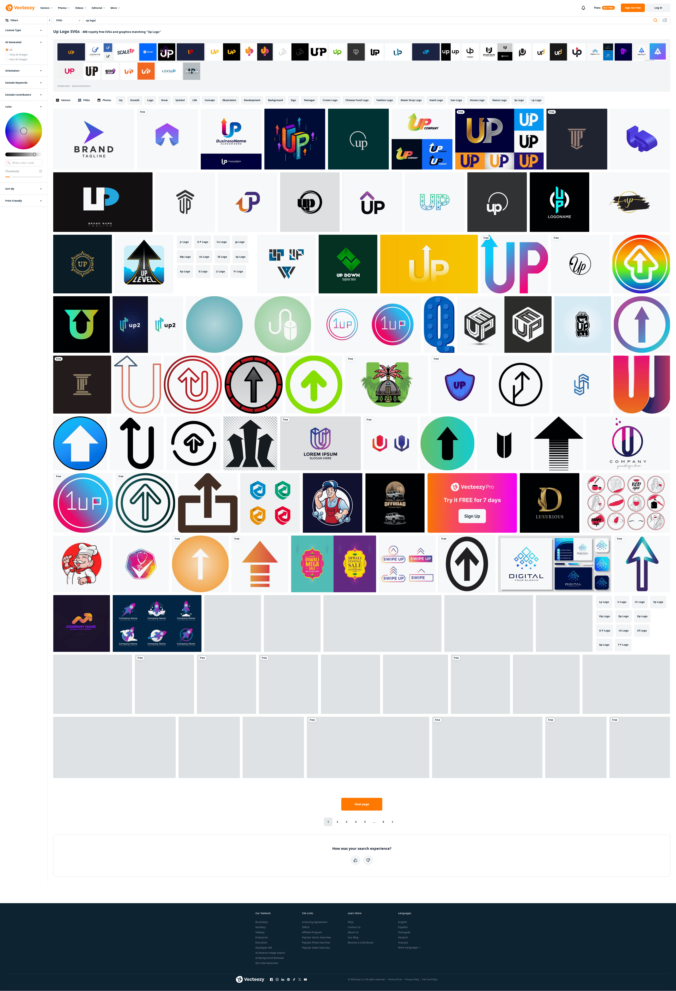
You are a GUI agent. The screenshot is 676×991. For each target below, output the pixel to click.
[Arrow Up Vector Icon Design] (145, 503)
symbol (180, 100)
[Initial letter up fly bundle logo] (576, 747)
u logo (622, 602)
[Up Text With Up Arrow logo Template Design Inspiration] (382, 623)
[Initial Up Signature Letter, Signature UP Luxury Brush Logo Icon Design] (631, 202)
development (252, 100)
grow (164, 100)
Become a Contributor (361, 942)
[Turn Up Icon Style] (164, 684)
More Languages (408, 947)
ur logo (640, 602)
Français (403, 942)
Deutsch (403, 937)
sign (293, 100)
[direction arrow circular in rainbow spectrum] (641, 264)
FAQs (351, 922)
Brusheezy (261, 922)
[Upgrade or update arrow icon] (80, 443)
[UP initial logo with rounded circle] (497, 202)
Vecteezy (260, 927)
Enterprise (261, 937)
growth (134, 100)
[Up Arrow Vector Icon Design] (447, 443)
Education (261, 942)
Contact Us (354, 927)
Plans (597, 7)
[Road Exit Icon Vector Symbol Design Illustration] (521, 385)
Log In (658, 7)
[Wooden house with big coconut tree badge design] (386, 385)
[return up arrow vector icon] (137, 443)
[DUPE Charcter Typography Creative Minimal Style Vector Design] (582, 324)
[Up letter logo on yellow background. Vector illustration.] (429, 264)
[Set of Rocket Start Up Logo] (157, 623)
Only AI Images (19, 54)
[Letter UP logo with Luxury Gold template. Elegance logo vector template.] (82, 264)
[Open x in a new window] (299, 979)
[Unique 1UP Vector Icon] (367, 324)
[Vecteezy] (20, 7)
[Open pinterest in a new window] (288, 979)
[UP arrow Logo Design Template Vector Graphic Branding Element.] (372, 202)
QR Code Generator (266, 963)
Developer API (263, 947)
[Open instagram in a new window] (277, 979)
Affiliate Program (312, 932)
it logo (203, 271)
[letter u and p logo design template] (148, 324)
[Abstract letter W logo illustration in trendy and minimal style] (641, 385)
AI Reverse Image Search (270, 952)
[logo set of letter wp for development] (286, 264)
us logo (204, 256)
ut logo (624, 630)
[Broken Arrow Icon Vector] (260, 564)
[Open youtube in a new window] (305, 979)
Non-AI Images (18, 59)
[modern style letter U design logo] (320, 443)
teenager (309, 100)
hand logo (436, 100)
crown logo (330, 100)
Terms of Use (395, 979)
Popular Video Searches (316, 947)
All (11, 49)
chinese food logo (357, 100)
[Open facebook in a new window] (271, 979)
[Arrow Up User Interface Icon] (194, 443)
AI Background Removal (269, 958)
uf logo (642, 630)
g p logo (202, 242)
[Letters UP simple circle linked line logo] (310, 202)
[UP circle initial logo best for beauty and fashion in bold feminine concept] (580, 264)
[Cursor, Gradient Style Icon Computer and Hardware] (642, 564)
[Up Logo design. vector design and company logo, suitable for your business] (514, 264)
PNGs (86, 100)
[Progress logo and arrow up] (81, 623)
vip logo (604, 616)
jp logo (240, 242)
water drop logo (411, 100)
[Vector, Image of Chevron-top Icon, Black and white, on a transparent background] (466, 564)
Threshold (12, 171)
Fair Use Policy (429, 979)
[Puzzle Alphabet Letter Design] (439, 324)
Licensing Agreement (314, 922)
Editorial (97, 8)
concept (210, 100)
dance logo (499, 100)
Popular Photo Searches (316, 942)
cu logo (222, 242)
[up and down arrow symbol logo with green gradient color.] (348, 264)
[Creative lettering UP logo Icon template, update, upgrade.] (247, 202)
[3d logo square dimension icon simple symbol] (581, 385)
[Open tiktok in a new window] (294, 979)
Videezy (259, 932)
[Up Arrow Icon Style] (226, 684)
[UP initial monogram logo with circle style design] (358, 139)
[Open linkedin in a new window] (282, 979)
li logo (220, 271)
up (120, 100)
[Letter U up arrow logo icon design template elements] (81, 324)
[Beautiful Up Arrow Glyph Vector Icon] (200, 564)
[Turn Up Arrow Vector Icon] (193, 385)
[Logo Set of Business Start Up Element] (488, 623)
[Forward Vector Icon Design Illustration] (642, 324)
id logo (222, 256)
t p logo (623, 644)
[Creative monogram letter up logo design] (546, 684)
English (402, 922)
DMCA (305, 927)
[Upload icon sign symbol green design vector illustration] (288, 684)
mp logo (185, 256)
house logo (477, 100)
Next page (362, 804)
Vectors (44, 8)
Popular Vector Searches (316, 937)
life (194, 100)
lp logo (537, 100)
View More (191, 71)
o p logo (604, 630)
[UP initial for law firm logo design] (185, 202)
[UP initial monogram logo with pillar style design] (576, 139)
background (275, 100)
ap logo (185, 271)
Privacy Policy (412, 979)
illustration (229, 100)
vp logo (658, 602)
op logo (642, 616)
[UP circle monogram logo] (559, 202)
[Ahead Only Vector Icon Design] (254, 385)
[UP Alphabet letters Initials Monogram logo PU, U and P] (103, 202)
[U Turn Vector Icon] (137, 385)
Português (404, 932)
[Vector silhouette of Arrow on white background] (558, 443)
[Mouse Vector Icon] (248, 324)
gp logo (604, 644)
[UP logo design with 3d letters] (640, 139)
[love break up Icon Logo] (639, 747)
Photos (62, 8)
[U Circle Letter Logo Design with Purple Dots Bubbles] (628, 443)
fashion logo (384, 100)
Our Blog (353, 937)
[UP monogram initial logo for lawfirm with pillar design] (82, 385)
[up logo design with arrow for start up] (422, 139)
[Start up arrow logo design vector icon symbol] (487, 747)
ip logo (519, 100)
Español (403, 927)
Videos (79, 8)
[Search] (655, 20)
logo (150, 100)
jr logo (184, 242)
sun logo (456, 100)
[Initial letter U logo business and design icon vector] (391, 443)
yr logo (238, 271)
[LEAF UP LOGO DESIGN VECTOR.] (232, 623)
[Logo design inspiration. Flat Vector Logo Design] (504, 443)
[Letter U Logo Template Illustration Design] (480, 684)
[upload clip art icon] (208, 503)
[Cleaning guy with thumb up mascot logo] (332, 503)
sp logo (240, 256)
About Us (353, 932)
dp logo (623, 616)
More (113, 8)
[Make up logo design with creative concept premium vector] (114, 747)
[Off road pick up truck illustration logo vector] (395, 503)
